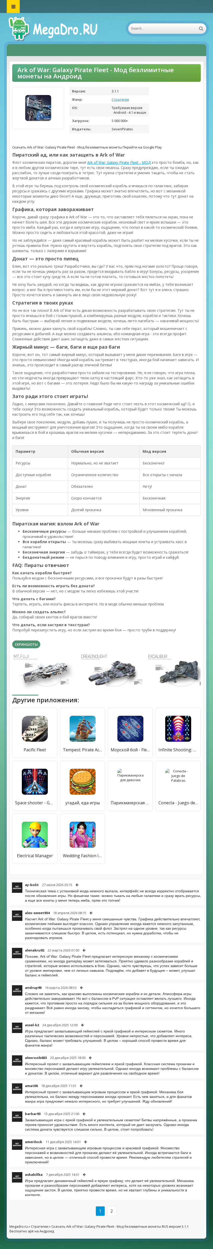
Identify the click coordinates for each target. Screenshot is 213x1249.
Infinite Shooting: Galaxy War (178, 750)
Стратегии (120, 99)
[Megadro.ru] (59, 29)
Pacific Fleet (35, 750)
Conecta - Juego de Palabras (178, 803)
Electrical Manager (35, 856)
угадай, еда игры (82, 803)
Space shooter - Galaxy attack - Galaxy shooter (35, 803)
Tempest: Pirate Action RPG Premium (82, 750)
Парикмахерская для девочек (130, 803)
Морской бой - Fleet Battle (130, 750)
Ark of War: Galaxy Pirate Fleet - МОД (119, 162)
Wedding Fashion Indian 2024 (82, 856)
